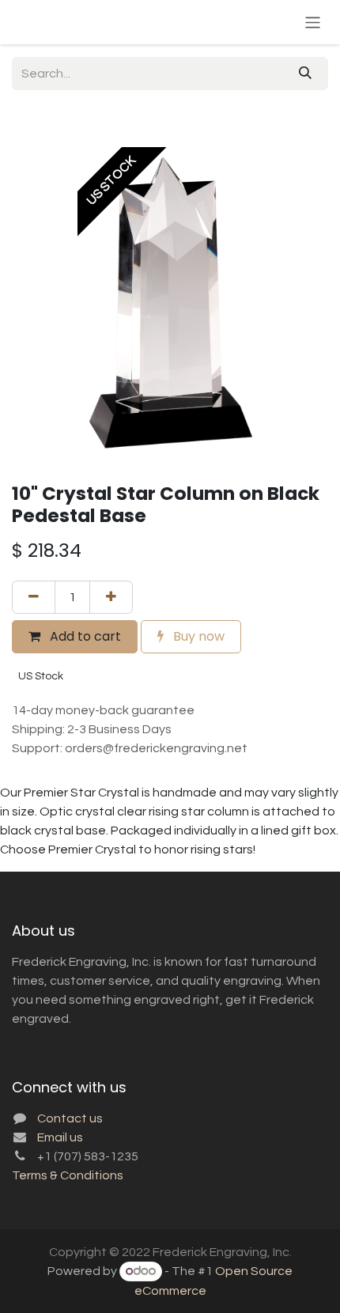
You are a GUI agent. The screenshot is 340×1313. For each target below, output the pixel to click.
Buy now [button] (197, 636)
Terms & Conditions (67, 1175)
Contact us (70, 1118)
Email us (60, 1137)
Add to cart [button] (84, 636)
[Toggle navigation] (312, 21)
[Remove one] (33, 597)
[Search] (305, 73)
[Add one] (111, 597)
